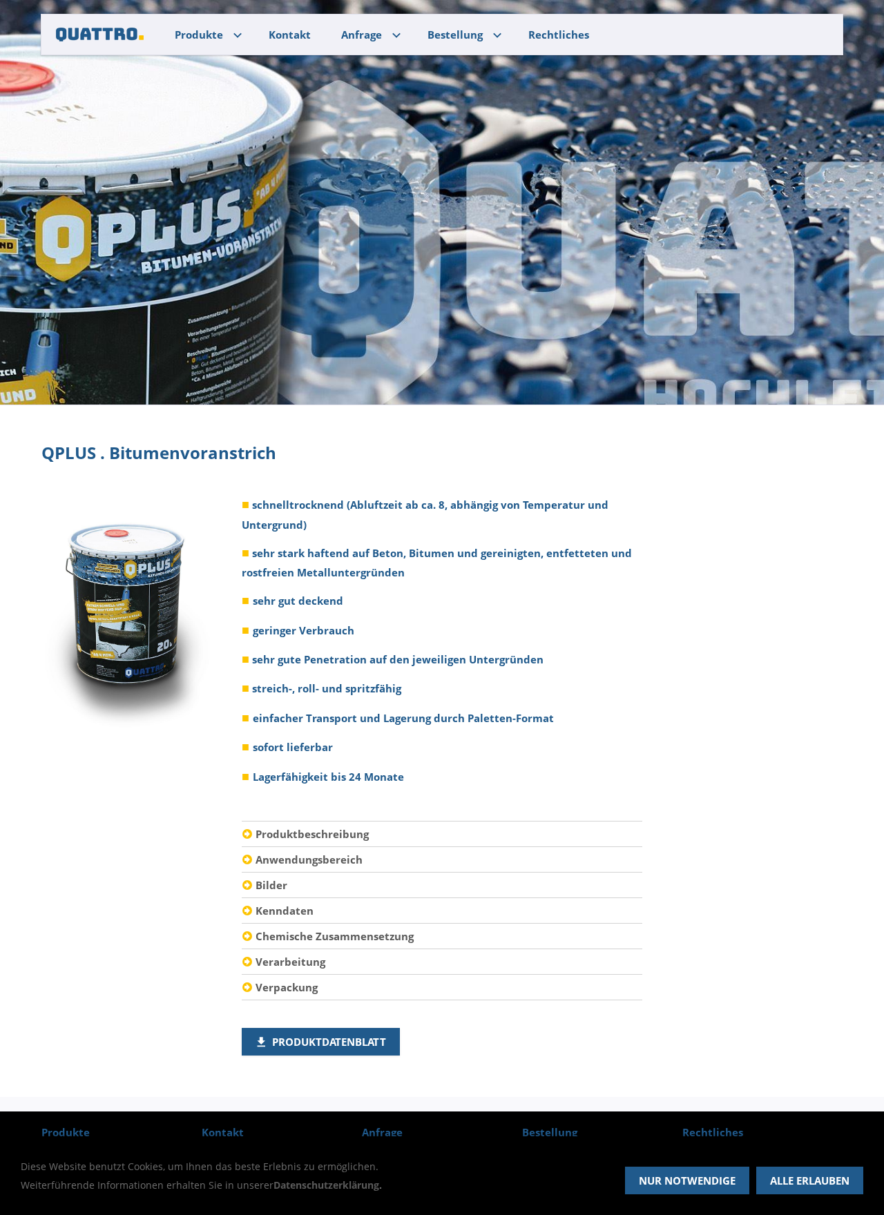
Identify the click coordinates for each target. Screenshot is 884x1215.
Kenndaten (285, 910)
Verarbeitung (290, 962)
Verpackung (287, 987)
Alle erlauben (809, 1180)
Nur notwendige (687, 1180)
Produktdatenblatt (329, 1042)
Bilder (271, 885)
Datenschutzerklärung (326, 1185)
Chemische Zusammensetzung (335, 936)
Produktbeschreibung (312, 834)
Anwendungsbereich (309, 859)
